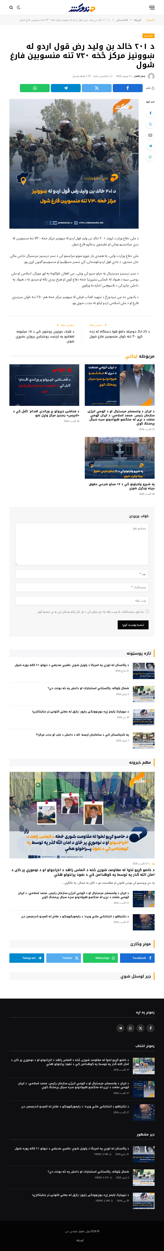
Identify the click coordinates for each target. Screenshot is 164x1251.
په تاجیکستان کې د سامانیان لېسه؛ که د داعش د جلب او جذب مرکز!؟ (82, 735)
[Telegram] (150, 146)
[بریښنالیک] (150, 135)
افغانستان (148, 35)
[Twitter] (150, 124)
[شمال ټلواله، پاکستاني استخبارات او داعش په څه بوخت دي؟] (144, 694)
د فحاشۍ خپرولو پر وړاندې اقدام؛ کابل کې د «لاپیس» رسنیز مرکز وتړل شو (46, 413)
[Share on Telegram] (66, 88)
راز (153, 864)
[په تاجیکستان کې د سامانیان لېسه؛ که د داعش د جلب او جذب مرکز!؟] (144, 740)
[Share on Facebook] (128, 88)
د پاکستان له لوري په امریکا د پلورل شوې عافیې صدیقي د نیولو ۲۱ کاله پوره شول (72, 665)
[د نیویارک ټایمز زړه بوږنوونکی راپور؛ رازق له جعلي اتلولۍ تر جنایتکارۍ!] (144, 717)
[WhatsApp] (150, 157)
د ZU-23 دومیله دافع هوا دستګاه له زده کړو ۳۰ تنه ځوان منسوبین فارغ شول (119, 333)
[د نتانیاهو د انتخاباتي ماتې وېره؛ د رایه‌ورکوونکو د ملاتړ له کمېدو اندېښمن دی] (144, 922)
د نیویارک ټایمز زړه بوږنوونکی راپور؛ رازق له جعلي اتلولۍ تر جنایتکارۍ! (80, 712)
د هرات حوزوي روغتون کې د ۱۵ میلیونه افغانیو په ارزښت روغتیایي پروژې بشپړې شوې (45, 336)
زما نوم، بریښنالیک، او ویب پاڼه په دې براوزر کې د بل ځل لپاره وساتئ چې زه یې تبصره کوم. (90, 612)
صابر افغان (139, 76)
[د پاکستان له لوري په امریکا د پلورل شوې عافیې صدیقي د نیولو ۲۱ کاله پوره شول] (144, 671)
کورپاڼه (80, 1240)
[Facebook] (150, 113)
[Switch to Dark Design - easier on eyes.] (18, 7)
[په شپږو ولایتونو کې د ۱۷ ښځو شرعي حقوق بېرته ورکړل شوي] (120, 458)
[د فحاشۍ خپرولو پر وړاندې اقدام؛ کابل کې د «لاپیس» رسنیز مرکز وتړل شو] (44, 385)
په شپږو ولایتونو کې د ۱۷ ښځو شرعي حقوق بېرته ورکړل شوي (122, 486)
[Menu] (152, 7)
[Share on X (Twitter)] (97, 88)
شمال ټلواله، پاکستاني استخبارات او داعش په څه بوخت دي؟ (88, 688)
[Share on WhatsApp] (35, 88)
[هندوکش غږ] (82, 7)
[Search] (11, 7)
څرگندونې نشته (101, 76)
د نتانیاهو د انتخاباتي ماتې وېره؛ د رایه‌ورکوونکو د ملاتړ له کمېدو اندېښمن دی (75, 917)
